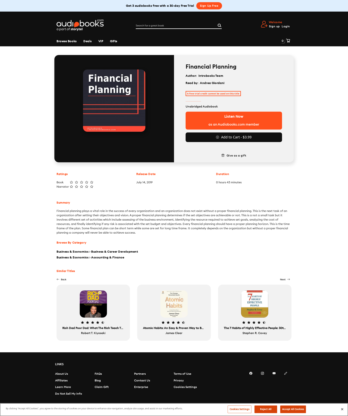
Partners (140, 373)
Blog (98, 380)
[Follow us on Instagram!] (262, 384)
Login (286, 26)
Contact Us (142, 380)
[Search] (219, 25)
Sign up (274, 26)
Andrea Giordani (212, 83)
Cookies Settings (185, 387)
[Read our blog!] (285, 384)
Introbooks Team (210, 76)
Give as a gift (236, 156)
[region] (174, 409)
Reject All (266, 409)
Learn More (63, 387)
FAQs (98, 373)
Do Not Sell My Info (68, 393)
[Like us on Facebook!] (251, 384)
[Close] (342, 409)
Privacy (179, 380)
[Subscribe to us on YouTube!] (274, 384)
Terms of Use (182, 373)
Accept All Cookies (293, 409)
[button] (61, 279)
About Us (61, 373)
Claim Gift (102, 387)
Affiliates (61, 380)
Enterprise (141, 387)
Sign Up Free (209, 5)
